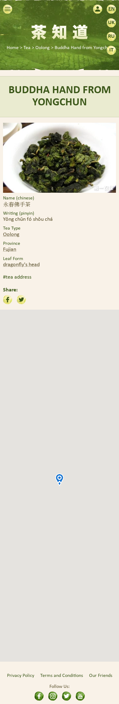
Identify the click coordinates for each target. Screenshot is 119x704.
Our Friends (100, 675)
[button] (59, 479)
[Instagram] (52, 696)
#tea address (17, 277)
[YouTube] (80, 696)
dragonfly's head (21, 265)
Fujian (9, 249)
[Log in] (97, 9)
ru (111, 36)
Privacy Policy (20, 675)
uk (111, 23)
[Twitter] (66, 696)
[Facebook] (39, 696)
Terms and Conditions (61, 675)
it (111, 50)
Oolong (11, 235)
